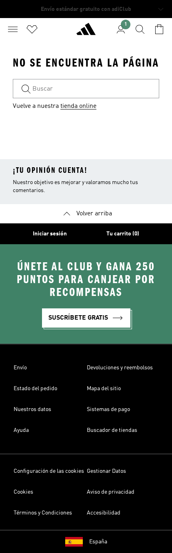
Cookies (23, 492)
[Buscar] (140, 29)
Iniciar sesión (50, 234)
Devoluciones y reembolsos (120, 368)
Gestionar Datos (106, 471)
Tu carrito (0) (122, 234)
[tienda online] (86, 32)
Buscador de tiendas (112, 430)
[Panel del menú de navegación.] (12, 29)
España (98, 542)
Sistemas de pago (108, 409)
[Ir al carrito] (159, 29)
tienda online (78, 106)
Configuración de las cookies (49, 471)
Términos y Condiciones (43, 513)
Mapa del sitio (104, 388)
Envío (20, 368)
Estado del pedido (35, 388)
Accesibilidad (103, 513)
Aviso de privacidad (110, 492)
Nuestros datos (32, 409)
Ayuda (21, 430)
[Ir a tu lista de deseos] (32, 29)
